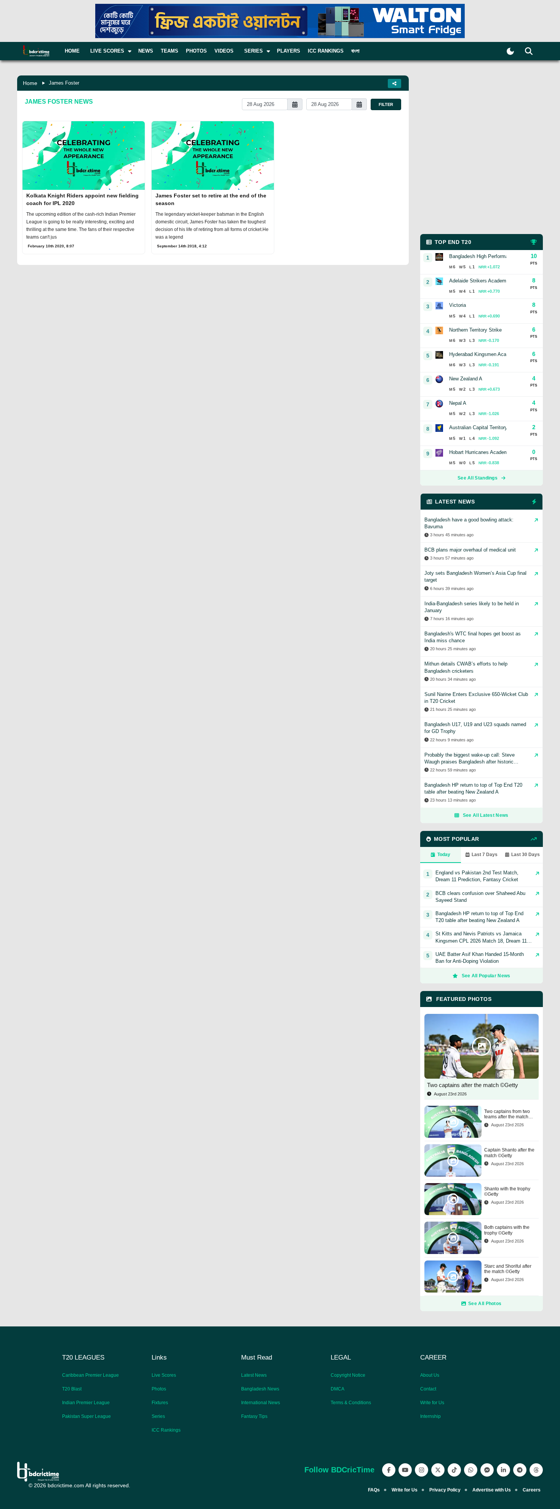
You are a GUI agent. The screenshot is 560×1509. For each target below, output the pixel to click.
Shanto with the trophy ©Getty (507, 1191)
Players (288, 51)
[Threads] (536, 1470)
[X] (438, 1470)
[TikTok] (454, 1470)
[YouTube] (405, 1470)
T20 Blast (72, 1389)
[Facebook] (388, 1470)
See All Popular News (486, 975)
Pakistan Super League (86, 1416)
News (145, 51)
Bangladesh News (260, 1389)
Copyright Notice (348, 1375)
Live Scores (164, 1375)
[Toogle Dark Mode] (510, 51)
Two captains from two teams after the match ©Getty (507, 1114)
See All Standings (478, 478)
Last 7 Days (485, 854)
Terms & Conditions (351, 1402)
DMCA (337, 1389)
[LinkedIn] (503, 1470)
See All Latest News (486, 815)
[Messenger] (487, 1470)
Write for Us (432, 1402)
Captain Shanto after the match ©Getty (509, 1152)
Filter (386, 104)
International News (260, 1402)
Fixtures (160, 1402)
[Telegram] (519, 1470)
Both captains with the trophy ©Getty (507, 1230)
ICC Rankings (326, 51)
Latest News (254, 1375)
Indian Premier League (86, 1402)
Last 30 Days (525, 854)
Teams (169, 51)
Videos (224, 51)
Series (158, 1416)
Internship (430, 1416)
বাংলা (355, 51)
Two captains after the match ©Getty (472, 1085)
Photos (196, 51)
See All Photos (484, 1303)
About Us (429, 1375)
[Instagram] (421, 1470)
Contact (428, 1389)
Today (443, 854)
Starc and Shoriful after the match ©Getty (507, 1269)
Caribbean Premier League (90, 1375)
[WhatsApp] (470, 1470)
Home (72, 51)
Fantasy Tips (254, 1416)
